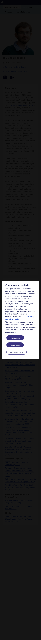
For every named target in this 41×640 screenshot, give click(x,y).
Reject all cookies (15, 345)
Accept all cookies (15, 338)
